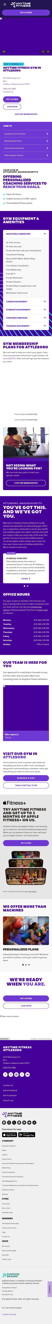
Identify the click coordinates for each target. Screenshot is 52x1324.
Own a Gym (6, 1208)
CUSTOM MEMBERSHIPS (26, 483)
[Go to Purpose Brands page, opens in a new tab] (11, 1275)
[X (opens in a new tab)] (22, 1074)
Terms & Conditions (8, 1172)
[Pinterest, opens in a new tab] (24, 1123)
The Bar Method (7, 1291)
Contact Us (8, 92)
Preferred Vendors (8, 1190)
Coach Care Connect (9, 1228)
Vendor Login (6, 1259)
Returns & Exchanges (9, 1250)
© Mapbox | (34, 1039)
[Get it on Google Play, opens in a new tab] (26, 1134)
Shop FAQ (5, 1255)
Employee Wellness (8, 1146)
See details (32, 891)
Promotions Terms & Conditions (12, 1176)
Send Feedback (10, 1090)
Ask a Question (10, 1095)
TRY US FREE (26, 13)
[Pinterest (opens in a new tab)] (16, 1074)
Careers (4, 1155)
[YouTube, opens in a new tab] (29, 1123)
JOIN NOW (12, 107)
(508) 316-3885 (9, 89)
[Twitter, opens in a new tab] (14, 1123)
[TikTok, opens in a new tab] (34, 1123)
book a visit (42, 610)
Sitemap (5, 1194)
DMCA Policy (6, 1168)
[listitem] (26, 713)
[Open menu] (5, 4)
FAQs (3, 1232)
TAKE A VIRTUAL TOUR (26, 785)
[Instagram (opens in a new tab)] (11, 1074)
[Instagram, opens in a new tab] (9, 1123)
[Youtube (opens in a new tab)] (27, 1074)
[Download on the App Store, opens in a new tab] (9, 1134)
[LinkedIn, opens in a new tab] (19, 1123)
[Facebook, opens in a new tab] (4, 1123)
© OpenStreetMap (45, 1039)
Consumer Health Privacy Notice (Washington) (18, 1163)
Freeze (18, 414)
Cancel (17, 420)
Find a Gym (6, 1204)
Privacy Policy (6, 1159)
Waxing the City (7, 1294)
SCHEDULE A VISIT (26, 778)
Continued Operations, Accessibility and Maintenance (20, 1185)
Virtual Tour (8, 1101)
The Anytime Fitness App (10, 1223)
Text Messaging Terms (9, 1181)
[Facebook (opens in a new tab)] (5, 1074)
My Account (6, 1246)
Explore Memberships (26, 114)
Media (4, 1150)
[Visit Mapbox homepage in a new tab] (5, 1039)
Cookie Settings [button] (9, 1314)
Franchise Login (7, 1212)
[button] (43, 52)
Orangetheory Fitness (9, 1287)
